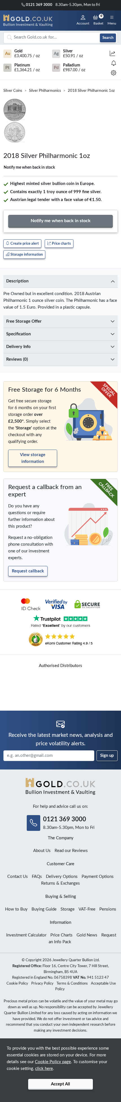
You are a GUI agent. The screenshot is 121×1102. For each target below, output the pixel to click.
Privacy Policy (42, 983)
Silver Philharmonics (45, 91)
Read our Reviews (71, 851)
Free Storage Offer (24, 321)
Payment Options (98, 877)
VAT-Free (87, 909)
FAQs (37, 877)
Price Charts (61, 935)
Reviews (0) (17, 359)
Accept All (60, 1084)
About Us (42, 851)
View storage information (32, 458)
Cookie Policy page (53, 1062)
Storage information (26, 254)
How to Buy (16, 909)
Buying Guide (44, 909)
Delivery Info (18, 347)
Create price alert (24, 244)
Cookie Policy (17, 983)
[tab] (60, 281)
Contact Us (17, 877)
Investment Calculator (26, 935)
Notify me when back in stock (29, 167)
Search (107, 38)
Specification (18, 334)
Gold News (87, 935)
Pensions (107, 909)
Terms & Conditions (72, 983)
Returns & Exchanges (60, 883)
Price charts (61, 244)
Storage (67, 909)
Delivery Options (62, 877)
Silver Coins (12, 91)
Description (17, 281)
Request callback (28, 571)
